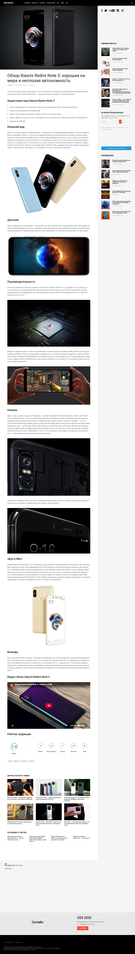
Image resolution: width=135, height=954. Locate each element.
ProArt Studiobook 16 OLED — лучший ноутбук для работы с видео (59, 838)
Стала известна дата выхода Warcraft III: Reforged (121, 191)
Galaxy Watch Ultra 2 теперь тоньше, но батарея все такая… (120, 50)
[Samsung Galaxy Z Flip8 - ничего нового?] (105, 62)
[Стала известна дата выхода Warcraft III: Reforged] (105, 194)
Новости (35, 3)
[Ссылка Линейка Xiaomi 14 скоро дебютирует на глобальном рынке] (20, 811)
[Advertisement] (40, 850)
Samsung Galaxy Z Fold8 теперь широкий (119, 69)
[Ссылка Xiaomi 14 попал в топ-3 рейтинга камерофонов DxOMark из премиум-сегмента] (77, 787)
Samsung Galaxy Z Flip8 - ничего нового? (120, 59)
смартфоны (23, 761)
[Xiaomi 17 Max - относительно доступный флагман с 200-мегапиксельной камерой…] (105, 103)
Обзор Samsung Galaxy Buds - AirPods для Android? (121, 161)
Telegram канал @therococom (116, 148)
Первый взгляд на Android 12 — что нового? (81, 837)
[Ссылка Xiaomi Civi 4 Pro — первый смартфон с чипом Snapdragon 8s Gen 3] (49, 787)
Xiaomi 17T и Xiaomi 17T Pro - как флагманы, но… (121, 79)
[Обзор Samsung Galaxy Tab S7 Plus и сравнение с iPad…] (105, 215)
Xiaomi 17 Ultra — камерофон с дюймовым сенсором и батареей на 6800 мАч (20, 798)
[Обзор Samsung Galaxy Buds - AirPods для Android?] (105, 164)
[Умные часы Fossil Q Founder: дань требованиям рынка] (105, 174)
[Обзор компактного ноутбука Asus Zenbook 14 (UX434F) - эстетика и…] (105, 205)
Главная (27, 3)
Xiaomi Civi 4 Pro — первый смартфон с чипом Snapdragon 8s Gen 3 (48, 798)
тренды (31, 761)
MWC (62, 3)
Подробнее (83, 928)
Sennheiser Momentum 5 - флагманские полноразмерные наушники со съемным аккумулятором (121, 91)
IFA (67, 3)
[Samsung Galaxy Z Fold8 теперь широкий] (105, 72)
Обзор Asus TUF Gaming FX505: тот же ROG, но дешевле (119, 182)
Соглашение (8, 942)
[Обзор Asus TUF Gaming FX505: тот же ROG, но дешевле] (105, 184)
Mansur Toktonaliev (28, 85)
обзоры (16, 761)
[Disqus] (49, 885)
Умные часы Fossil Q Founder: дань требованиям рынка (121, 171)
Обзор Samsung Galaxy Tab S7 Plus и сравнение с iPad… (121, 212)
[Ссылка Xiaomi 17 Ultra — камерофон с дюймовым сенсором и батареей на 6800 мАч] (20, 787)
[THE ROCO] (8, 3)
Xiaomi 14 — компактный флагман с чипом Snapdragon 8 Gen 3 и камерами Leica (77, 823)
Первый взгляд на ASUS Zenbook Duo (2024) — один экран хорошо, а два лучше (37, 839)
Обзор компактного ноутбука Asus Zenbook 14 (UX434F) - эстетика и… (121, 203)
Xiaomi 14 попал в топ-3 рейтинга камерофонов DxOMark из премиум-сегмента (77, 799)
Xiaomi (10, 761)
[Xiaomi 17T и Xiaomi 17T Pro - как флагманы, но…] (105, 82)
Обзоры (42, 3)
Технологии (51, 3)
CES (58, 3)
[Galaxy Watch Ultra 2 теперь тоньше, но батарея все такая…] (105, 52)
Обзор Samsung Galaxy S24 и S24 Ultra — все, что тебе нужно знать (15, 838)
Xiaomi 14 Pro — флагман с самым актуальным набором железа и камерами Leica (48, 823)
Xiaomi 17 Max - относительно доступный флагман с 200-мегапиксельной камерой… (121, 101)
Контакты (19, 942)
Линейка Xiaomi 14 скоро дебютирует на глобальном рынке (19, 822)
